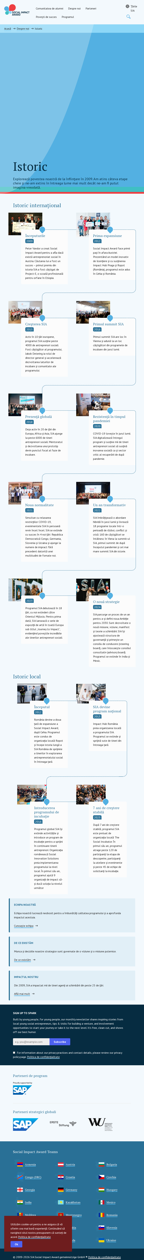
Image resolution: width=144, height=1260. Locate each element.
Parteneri (91, 8)
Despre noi (74, 8)
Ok (16, 1244)
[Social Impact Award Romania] (17, 10)
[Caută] (128, 17)
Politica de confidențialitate (34, 1237)
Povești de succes (46, 17)
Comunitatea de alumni (49, 8)
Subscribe (60, 1042)
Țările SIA (134, 8)
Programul (68, 17)
